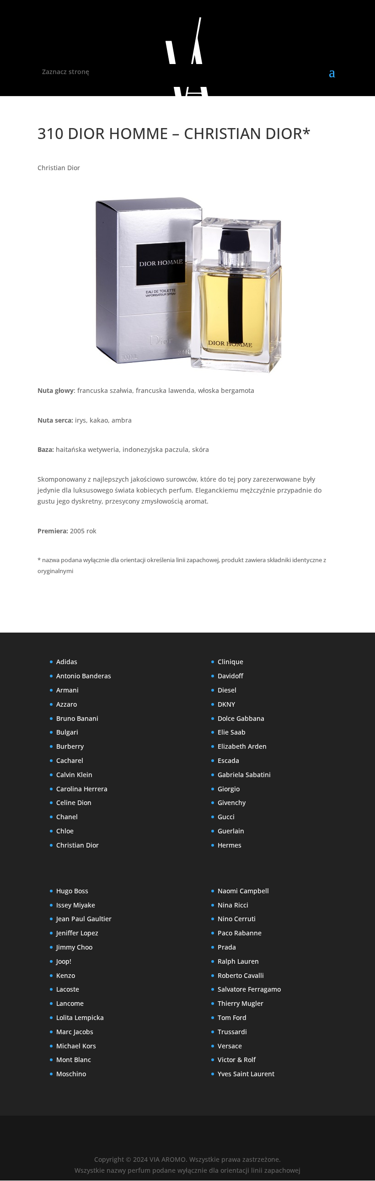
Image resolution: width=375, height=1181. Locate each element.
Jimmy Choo (74, 947)
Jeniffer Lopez (77, 933)
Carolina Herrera (81, 788)
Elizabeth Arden (242, 746)
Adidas (66, 661)
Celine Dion (73, 802)
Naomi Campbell (243, 890)
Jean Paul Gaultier (84, 918)
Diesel (227, 690)
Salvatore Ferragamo (249, 989)
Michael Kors (76, 1045)
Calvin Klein (74, 774)
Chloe (65, 831)
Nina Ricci (233, 905)
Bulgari (67, 732)
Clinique (230, 661)
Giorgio (229, 788)
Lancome (70, 1003)
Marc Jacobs (74, 1031)
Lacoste (67, 989)
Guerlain (231, 831)
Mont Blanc (73, 1059)
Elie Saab (232, 732)
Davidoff (230, 675)
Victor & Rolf (237, 1059)
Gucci (226, 816)
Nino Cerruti (237, 918)
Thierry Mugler (240, 1003)
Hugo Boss (72, 890)
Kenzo (65, 975)
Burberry (70, 746)
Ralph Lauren (238, 961)
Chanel (67, 816)
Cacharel (69, 760)
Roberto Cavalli (241, 975)
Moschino (71, 1073)
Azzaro (66, 704)
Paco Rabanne (240, 933)
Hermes (229, 845)
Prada (227, 947)
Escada (228, 760)
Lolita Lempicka (80, 1017)
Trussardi (232, 1031)
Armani (67, 690)
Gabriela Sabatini (244, 774)
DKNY (226, 704)
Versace (230, 1045)
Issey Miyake (75, 905)
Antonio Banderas (83, 675)
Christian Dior (59, 167)
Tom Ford (232, 1017)
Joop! (63, 961)
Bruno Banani (77, 718)
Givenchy (232, 802)
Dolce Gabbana (241, 718)
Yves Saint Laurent (246, 1073)
